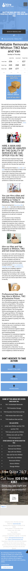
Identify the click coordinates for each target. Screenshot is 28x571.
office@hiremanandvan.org (16, 537)
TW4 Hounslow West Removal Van (14, 412)
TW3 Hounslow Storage (14, 408)
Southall (9, 266)
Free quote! (14, 498)
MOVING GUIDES (14, 388)
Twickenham (19, 265)
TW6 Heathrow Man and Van (14, 419)
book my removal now (14, 31)
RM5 (3, 207)
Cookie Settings (5, 564)
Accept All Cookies (7, 567)
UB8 (3, 169)
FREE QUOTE (14, 379)
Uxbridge (4, 266)
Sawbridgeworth (18, 266)
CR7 (23, 168)
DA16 (13, 265)
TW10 (24, 122)
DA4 (9, 207)
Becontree (17, 205)
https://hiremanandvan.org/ (15, 539)
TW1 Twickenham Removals (14, 404)
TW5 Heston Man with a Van (14, 415)
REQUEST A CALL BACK (14, 369)
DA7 (19, 168)
